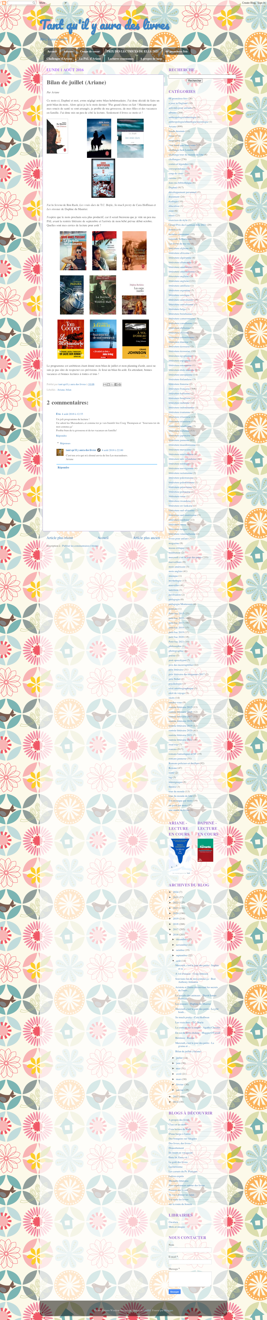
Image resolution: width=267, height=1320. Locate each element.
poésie (172, 655)
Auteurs (68, 51)
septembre (182, 955)
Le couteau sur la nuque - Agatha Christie (197, 1027)
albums (173, 112)
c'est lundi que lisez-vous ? (183, 145)
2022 (176, 902)
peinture (173, 608)
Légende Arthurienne (180, 239)
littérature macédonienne (182, 445)
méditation (174, 552)
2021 (176, 908)
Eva (58, 414)
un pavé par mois (178, 805)
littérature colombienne (181, 337)
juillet (179, 1057)
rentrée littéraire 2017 (180, 716)
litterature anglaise (179, 276)
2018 (176, 924)
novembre (182, 944)
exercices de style (178, 220)
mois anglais (175, 571)
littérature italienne (179, 430)
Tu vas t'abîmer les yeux (181, 1194)
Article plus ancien (146, 537)
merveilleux (175, 562)
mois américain (177, 566)
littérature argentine (179, 290)
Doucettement (176, 1148)
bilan (68, 389)
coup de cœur (176, 173)
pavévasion (175, 594)
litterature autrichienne (181, 304)
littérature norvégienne (181, 468)
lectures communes (179, 234)
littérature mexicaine (180, 449)
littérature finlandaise (180, 379)
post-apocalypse (177, 660)
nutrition (173, 590)
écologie (173, 201)
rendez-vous (175, 702)
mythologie (175, 580)
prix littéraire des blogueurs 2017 (187, 674)
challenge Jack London (181, 150)
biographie (174, 140)
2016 (176, 934)
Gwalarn (173, 1222)
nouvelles (174, 585)
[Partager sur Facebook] (116, 384)
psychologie (175, 683)
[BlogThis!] (108, 384)
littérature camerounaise (182, 318)
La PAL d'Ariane (90, 58)
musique (173, 576)
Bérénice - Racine (184, 1038)
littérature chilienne (179, 328)
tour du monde (177, 791)
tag (170, 777)
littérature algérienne (180, 257)
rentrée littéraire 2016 (180, 711)
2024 (176, 892)
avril (179, 1074)
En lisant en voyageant (181, 1152)
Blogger (168, 1310)
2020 (176, 913)
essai (171, 210)
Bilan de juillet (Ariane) (188, 1051)
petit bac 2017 (176, 623)
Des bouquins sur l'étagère (183, 1138)
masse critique (176, 548)
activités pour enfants (180, 108)
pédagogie (174, 599)
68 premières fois (177, 51)
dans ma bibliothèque (180, 182)
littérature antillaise (179, 285)
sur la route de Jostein (180, 1204)
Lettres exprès (176, 1176)
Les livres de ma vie (179, 243)
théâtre (172, 786)
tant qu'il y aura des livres (81, 450)
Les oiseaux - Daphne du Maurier (193, 1004)
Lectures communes (121, 58)
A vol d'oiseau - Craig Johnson (191, 973)
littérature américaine (180, 267)
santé (171, 772)
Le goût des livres (178, 1162)
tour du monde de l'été (181, 796)
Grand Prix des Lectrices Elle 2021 (187, 224)
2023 (176, 897)
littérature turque (178, 529)
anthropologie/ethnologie (182, 117)
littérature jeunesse (179, 440)
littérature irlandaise (180, 417)
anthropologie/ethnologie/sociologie (188, 121)
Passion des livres (178, 1190)
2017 (176, 929)
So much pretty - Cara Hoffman (192, 1017)
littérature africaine (179, 253)
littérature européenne (181, 374)
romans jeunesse (177, 758)
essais (172, 215)
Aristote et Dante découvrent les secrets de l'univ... (196, 988)
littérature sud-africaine (181, 510)
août (178, 960)
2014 (176, 1101)
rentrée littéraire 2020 (180, 730)
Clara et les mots (177, 1124)
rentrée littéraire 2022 (180, 739)
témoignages (175, 782)
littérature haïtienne (179, 393)
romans (173, 749)
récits (172, 697)
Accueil (51, 51)
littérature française (179, 388)
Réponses (65, 443)
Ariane (61, 389)
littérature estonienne (180, 365)
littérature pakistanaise (181, 477)
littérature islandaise (180, 421)
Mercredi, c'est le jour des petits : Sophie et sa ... (197, 966)
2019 (176, 918)
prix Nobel (174, 679)
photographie (176, 650)
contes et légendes (178, 164)
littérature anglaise (179, 281)
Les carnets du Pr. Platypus (183, 1171)
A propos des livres (179, 1119)
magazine (174, 543)
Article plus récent (60, 537)
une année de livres (179, 810)
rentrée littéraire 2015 (180, 707)
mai (178, 1068)
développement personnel (182, 192)
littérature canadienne (180, 323)
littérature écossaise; (180, 351)
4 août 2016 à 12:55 (72, 414)
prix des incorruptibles (181, 665)
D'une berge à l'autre (180, 1134)
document (174, 196)
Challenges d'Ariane (59, 58)
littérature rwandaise (180, 501)
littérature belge (177, 309)
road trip (173, 744)
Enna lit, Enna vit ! (179, 1157)
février (180, 1084)
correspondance (177, 168)
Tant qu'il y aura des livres (104, 24)
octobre (180, 950)
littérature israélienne (180, 426)
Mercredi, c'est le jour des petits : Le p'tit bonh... (197, 1010)
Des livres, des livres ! (180, 1143)
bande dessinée (177, 131)
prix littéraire (176, 669)
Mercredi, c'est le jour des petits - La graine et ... (194, 1044)
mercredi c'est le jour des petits (185, 557)
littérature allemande (180, 262)
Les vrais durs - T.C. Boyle (189, 1022)
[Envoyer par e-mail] (105, 384)
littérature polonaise (179, 491)
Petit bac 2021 (176, 641)
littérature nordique (179, 463)
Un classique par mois (180, 800)
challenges (174, 159)
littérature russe (177, 496)
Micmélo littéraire (178, 1181)
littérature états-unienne (181, 370)
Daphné (173, 187)
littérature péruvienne (180, 487)
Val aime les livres (178, 1199)
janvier (180, 1090)
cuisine (172, 178)
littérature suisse (177, 524)
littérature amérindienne (182, 271)
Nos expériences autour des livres (187, 1185)
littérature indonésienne (181, 407)
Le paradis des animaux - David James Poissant (195, 997)
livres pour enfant (178, 538)
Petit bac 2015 (176, 613)
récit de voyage (177, 693)
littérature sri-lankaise (181, 505)
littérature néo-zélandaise (182, 459)
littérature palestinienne (181, 482)
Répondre (61, 435)
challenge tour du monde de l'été (186, 154)
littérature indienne (179, 402)
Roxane (173, 768)
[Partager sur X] (112, 384)
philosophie (175, 646)
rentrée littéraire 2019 (180, 725)
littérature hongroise (180, 398)
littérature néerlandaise (181, 454)
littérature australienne (181, 299)
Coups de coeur (90, 51)
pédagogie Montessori (181, 604)
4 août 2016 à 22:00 (112, 450)
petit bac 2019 (176, 632)
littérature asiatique (179, 295)
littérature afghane (179, 248)
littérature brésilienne (180, 313)
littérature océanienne (180, 473)
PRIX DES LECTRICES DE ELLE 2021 (133, 51)
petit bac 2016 (176, 618)
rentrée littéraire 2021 (180, 735)
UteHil (147, 1310)
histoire (173, 229)
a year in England (178, 103)
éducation (174, 206)
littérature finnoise (179, 384)
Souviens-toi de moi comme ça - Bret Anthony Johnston (195, 980)
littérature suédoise (179, 519)
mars (179, 1079)
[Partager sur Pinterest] (120, 384)
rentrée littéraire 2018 (180, 721)
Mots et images (177, 1226)
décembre (181, 939)
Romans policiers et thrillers (184, 763)
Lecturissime (176, 1166)
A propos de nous (151, 58)
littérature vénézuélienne (182, 534)
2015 (176, 1096)
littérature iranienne (179, 412)
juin (178, 1063)
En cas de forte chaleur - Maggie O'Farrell (197, 1032)
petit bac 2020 (176, 637)
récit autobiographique (181, 688)
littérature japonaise (179, 435)
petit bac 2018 (176, 627)
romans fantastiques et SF (182, 754)
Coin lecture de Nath (180, 1129)
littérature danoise (178, 342)
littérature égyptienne (180, 356)
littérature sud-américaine (183, 515)
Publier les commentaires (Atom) (80, 545)
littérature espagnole (180, 360)
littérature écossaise (179, 346)
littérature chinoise (179, 332)
